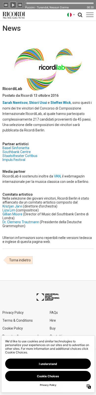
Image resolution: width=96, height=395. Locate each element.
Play (13, 4)
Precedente (5, 4)
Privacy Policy (13, 313)
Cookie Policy (12, 328)
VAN (57, 176)
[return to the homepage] (13, 15)
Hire (53, 320)
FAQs (54, 313)
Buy (53, 328)
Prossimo (20, 4)
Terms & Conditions (17, 320)
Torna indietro (20, 260)
